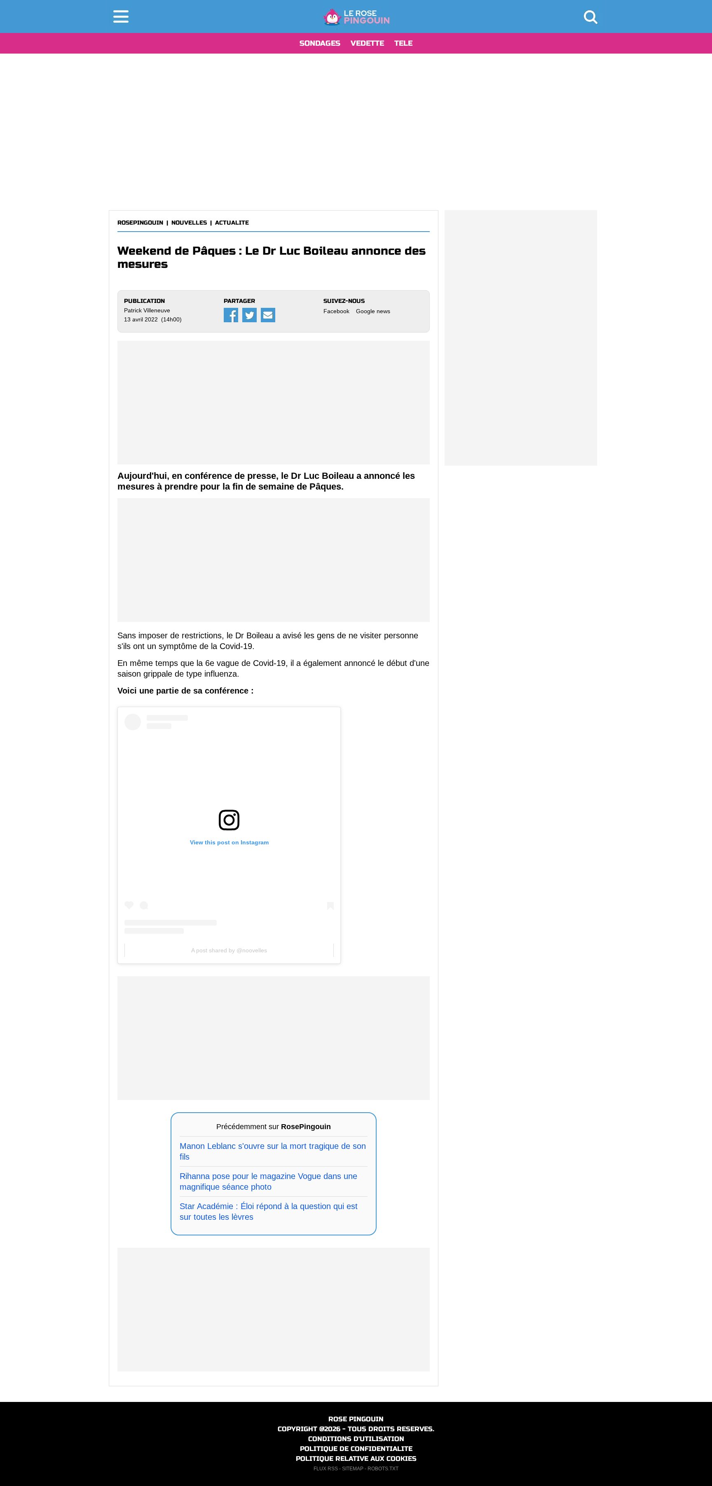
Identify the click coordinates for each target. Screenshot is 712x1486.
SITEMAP (352, 1469)
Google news (373, 311)
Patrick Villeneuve (147, 310)
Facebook (336, 311)
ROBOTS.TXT (383, 1469)
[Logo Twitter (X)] (249, 315)
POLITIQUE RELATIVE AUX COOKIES (356, 1459)
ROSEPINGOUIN (140, 222)
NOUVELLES (189, 222)
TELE (403, 43)
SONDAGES (320, 43)
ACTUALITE (232, 222)
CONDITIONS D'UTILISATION (356, 1439)
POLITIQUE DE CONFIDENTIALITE (356, 1449)
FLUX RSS (326, 1469)
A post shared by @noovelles (229, 950)
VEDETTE (367, 43)
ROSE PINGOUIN (356, 1419)
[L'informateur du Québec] (356, 16)
